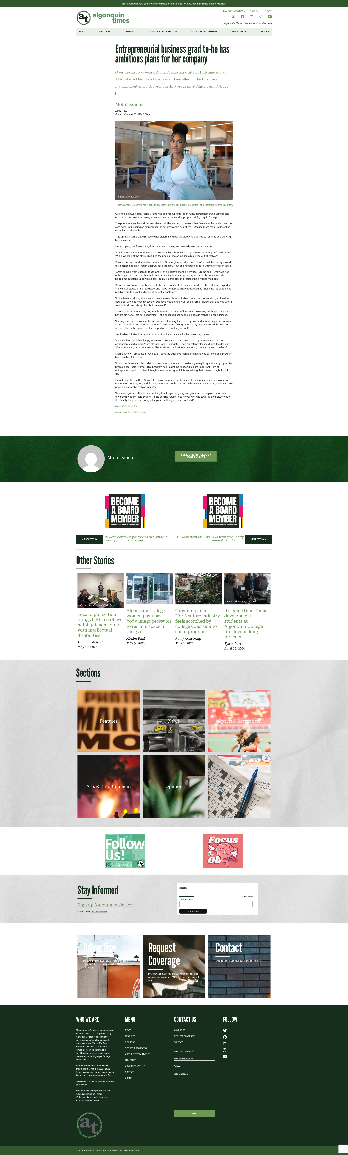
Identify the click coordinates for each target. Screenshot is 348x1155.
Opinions (130, 31)
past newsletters (99, 911)
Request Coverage (234, 11)
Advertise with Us (135, 1066)
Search (265, 31)
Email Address (186, 899)
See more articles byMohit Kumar (196, 456)
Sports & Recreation (162, 31)
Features (104, 31)
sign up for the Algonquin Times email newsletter (200, 3)
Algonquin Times (233, 23)
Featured (130, 1036)
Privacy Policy (131, 1150)
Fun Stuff (237, 31)
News (82, 31)
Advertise (179, 1030)
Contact (255, 11)
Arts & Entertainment (204, 31)
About (268, 11)
